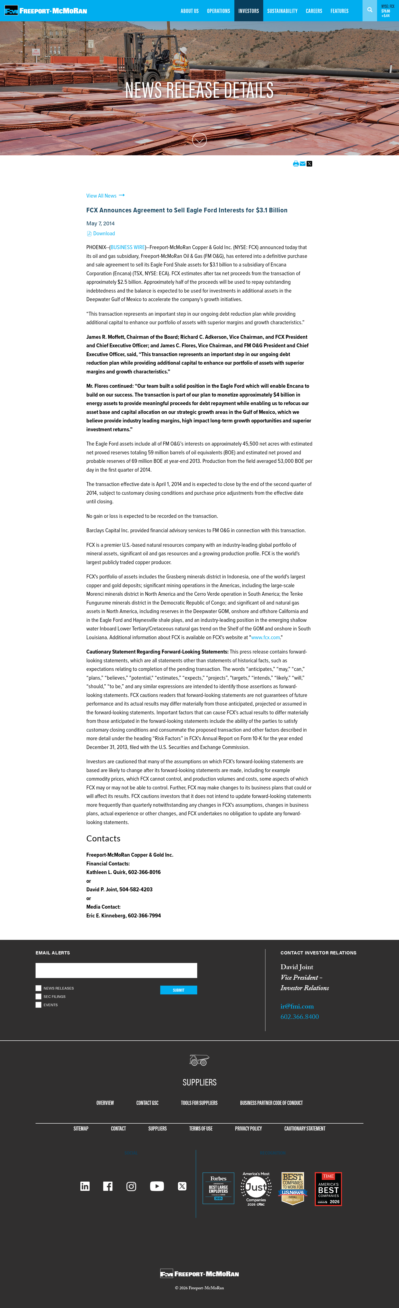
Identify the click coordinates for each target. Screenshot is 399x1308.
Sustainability (282, 10)
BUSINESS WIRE (128, 247)
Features (340, 10)
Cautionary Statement (304, 1128)
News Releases (59, 988)
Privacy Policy (248, 1128)
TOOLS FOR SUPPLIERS (199, 1102)
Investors (249, 10)
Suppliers (157, 1128)
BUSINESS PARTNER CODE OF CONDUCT (271, 1102)
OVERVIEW (105, 1102)
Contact (118, 1128)
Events (51, 1004)
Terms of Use (200, 1128)
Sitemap (81, 1128)
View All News (101, 196)
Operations (218, 10)
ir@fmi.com (297, 1007)
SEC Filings (55, 996)
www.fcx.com (265, 638)
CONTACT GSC (147, 1102)
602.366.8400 (300, 1018)
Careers (314, 10)
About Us (190, 10)
